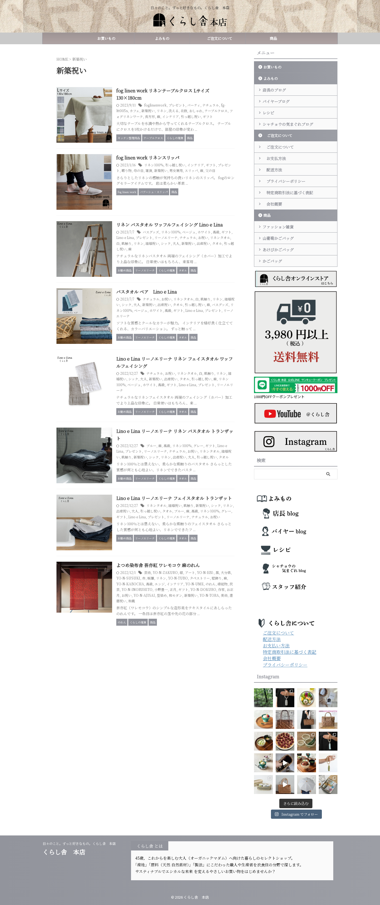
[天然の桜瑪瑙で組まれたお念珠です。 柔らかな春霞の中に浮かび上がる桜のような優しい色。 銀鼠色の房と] (285, 697)
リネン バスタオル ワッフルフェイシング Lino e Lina (169, 224)
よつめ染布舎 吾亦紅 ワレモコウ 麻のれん (158, 565)
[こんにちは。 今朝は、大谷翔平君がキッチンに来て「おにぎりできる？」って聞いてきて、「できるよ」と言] (328, 719)
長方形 (150, 116)
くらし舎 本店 (67, 851)
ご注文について (217, 38)
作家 (221, 589)
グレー (198, 445)
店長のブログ (274, 90)
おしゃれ (196, 110)
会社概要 (272, 204)
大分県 (226, 572)
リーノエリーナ (165, 237)
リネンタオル (220, 237)
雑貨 (148, 170)
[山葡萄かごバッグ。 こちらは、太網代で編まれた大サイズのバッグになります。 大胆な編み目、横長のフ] (306, 719)
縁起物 (223, 583)
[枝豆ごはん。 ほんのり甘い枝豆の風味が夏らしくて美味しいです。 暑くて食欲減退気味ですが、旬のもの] (263, 741)
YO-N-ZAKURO (165, 572)
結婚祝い (152, 243)
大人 (176, 243)
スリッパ (191, 170)
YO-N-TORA (209, 595)
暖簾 (150, 578)
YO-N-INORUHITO (137, 589)
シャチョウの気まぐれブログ (288, 124)
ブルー (151, 445)
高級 (216, 232)
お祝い (203, 237)
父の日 (210, 170)
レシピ (268, 112)
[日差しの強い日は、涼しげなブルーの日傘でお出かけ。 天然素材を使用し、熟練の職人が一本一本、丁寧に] (306, 784)
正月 (173, 589)
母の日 (139, 170)
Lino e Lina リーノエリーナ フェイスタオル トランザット (174, 498)
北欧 (184, 110)
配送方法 (272, 169)
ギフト (208, 116)
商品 (273, 38)
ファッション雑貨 (278, 227)
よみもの (162, 38)
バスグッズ (151, 232)
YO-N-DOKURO (203, 589)
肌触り (127, 243)
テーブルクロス (216, 110)
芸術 (147, 572)
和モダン (175, 595)
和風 (131, 600)
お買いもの (106, 38)
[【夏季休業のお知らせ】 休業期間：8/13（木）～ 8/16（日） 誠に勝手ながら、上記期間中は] (263, 719)
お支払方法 (274, 158)
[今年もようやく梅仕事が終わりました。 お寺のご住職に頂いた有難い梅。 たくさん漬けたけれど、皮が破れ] (285, 741)
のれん (211, 583)
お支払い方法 (276, 645)
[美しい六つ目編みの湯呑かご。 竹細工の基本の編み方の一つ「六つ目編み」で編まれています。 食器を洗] (263, 784)
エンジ (160, 583)
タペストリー (200, 578)
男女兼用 (176, 170)
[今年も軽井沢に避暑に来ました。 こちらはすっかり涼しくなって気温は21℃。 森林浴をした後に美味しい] (263, 697)
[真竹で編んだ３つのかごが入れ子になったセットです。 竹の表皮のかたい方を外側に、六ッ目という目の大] (306, 741)
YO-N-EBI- (205, 572)
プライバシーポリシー (284, 181)
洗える (174, 110)
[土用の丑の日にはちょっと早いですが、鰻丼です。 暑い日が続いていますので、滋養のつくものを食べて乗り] (306, 762)
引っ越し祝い (191, 116)
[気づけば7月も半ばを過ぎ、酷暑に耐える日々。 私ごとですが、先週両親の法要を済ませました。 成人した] (328, 762)
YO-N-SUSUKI (128, 578)
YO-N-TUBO (178, 578)
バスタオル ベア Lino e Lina (146, 291)
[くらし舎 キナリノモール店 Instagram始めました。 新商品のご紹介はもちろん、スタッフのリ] (328, 697)
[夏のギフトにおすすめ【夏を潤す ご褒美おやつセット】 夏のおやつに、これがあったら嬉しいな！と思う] (328, 784)
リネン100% (153, 164)
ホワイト (204, 232)
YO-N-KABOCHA (130, 583)
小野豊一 (161, 589)
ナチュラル (210, 105)
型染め (162, 595)
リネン (162, 110)
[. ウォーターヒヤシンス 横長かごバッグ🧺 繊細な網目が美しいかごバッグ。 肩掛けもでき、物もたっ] (285, 784)
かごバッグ (272, 261)
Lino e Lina (125, 237)
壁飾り (217, 578)
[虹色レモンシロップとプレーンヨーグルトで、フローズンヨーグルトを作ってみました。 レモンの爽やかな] (263, 762)
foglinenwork (155, 105)
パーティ (193, 105)
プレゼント (177, 105)
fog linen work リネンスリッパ (147, 157)
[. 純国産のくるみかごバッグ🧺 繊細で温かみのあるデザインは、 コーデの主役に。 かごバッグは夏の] (285, 762)
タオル (217, 243)
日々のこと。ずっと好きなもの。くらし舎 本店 (81, 843)
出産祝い (203, 243)
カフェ (134, 110)
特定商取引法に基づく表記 (288, 192)
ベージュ (189, 232)
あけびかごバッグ (278, 249)
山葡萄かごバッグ (278, 238)
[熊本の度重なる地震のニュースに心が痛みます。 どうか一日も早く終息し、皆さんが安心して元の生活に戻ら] (328, 741)
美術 (224, 595)
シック (166, 243)
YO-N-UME (194, 583)
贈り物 (127, 170)
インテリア (170, 116)
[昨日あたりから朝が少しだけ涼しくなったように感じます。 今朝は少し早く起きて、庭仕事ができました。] (285, 719)
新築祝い (148, 110)
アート (190, 572)
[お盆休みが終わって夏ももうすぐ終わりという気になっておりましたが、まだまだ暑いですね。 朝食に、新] (306, 697)
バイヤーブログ (276, 101)
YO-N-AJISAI (144, 595)
